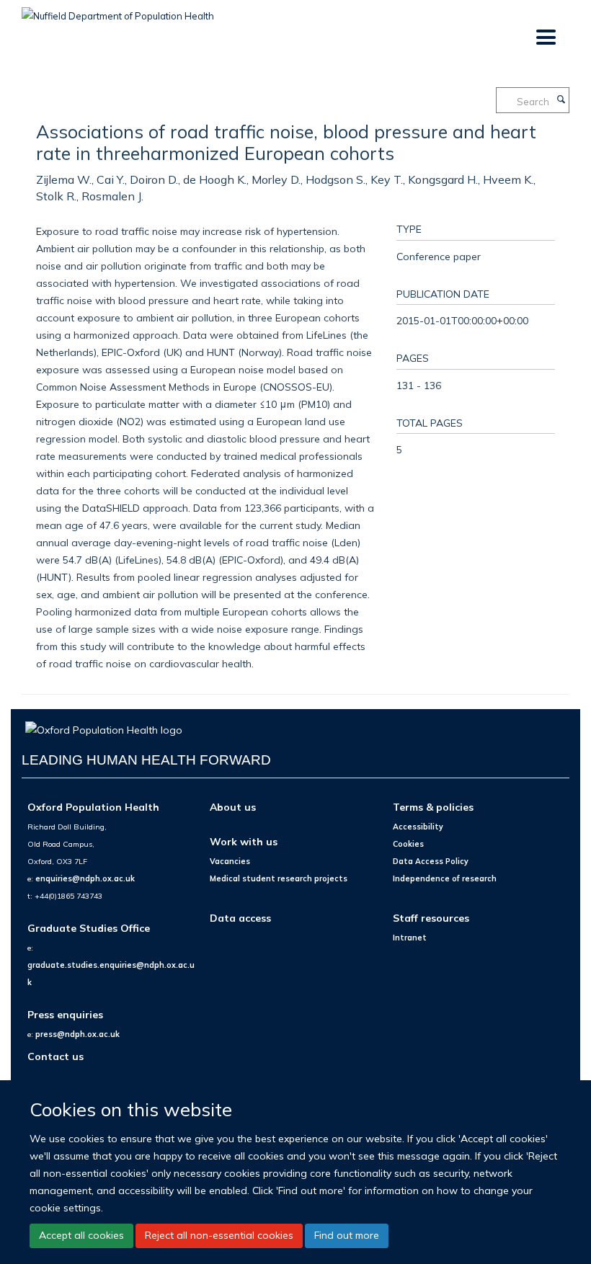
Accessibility (418, 827)
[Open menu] (545, 37)
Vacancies (230, 861)
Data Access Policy (430, 861)
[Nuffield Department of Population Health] (118, 11)
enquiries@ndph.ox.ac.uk (85, 878)
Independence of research (445, 878)
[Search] (561, 100)
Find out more (346, 1235)
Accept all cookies (81, 1235)
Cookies (408, 844)
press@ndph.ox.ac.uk (77, 1034)
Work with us (243, 841)
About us (233, 807)
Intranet (410, 938)
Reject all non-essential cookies (219, 1235)
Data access (240, 918)
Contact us (55, 1056)
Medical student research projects (278, 878)
